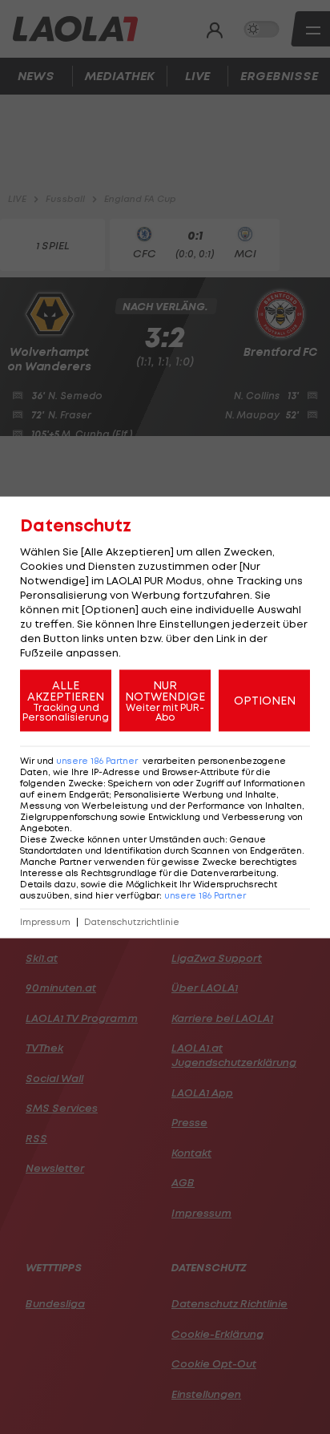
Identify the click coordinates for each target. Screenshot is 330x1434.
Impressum (45, 921)
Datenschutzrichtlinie (131, 921)
